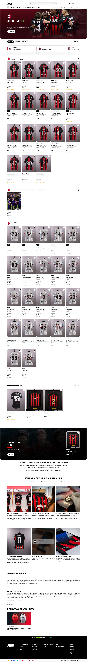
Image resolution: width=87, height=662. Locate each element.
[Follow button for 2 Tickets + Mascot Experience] (20, 193)
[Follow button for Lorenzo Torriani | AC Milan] (24, 390)
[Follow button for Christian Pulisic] (49, 258)
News (20, 649)
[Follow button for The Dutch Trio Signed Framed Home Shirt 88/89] (43, 390)
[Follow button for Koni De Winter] (49, 93)
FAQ (45, 646)
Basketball (29, 7)
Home (8, 36)
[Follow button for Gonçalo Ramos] (78, 63)
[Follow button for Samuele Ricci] (64, 125)
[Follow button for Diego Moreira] (78, 290)
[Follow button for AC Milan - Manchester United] (78, 59)
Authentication (34, 649)
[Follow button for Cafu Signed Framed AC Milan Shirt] (61, 390)
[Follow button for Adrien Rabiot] (78, 320)
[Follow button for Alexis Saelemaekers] (35, 125)
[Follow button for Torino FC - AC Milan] (78, 223)
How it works (34, 646)
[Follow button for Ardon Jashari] (64, 63)
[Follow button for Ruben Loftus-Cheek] (49, 63)
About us (21, 646)
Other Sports (34, 7)
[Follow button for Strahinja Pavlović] (20, 93)
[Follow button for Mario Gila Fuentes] (20, 125)
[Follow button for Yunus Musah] (35, 156)
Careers (20, 650)
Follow (12, 31)
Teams (38, 7)
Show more (10, 604)
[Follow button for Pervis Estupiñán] (49, 156)
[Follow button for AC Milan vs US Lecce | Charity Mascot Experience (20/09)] (78, 190)
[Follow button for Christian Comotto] (78, 125)
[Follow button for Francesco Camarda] (64, 93)
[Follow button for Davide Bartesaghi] (35, 93)
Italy (15, 36)
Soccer (24, 7)
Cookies (68, 660)
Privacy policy (63, 660)
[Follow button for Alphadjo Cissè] (20, 227)
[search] (43, 3)
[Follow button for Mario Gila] (35, 227)
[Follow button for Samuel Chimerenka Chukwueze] (78, 93)
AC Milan (25, 36)
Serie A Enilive (19, 36)
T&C (59, 660)
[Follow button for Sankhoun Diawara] (49, 125)
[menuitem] (71, 3)
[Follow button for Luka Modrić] (20, 63)
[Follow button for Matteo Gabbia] (64, 290)
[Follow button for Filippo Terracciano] (20, 156)
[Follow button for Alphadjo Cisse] (35, 63)
